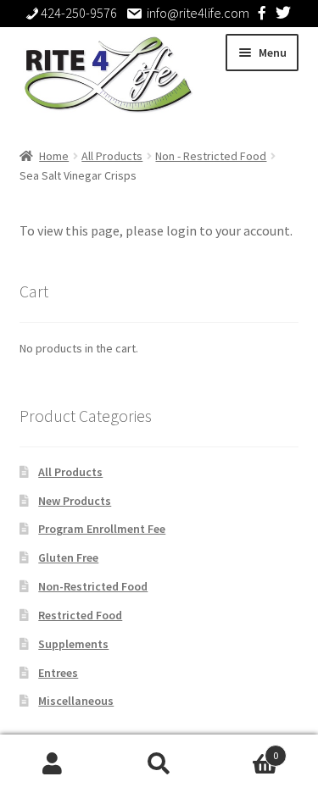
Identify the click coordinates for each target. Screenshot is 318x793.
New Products (74, 500)
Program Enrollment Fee (101, 528)
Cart (245, 749)
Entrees (58, 672)
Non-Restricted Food (93, 586)
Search (159, 764)
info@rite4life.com (198, 12)
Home (54, 156)
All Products (111, 156)
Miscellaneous (76, 700)
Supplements (73, 644)
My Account (53, 764)
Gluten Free (68, 557)
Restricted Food (80, 615)
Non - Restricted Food (210, 156)
